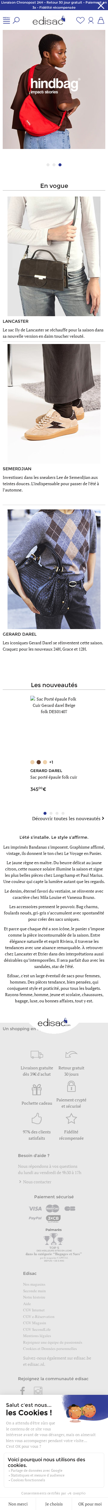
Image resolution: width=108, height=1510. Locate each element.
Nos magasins (34, 1284)
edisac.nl (36, 1364)
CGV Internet (34, 1310)
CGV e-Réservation (39, 1316)
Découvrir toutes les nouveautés (66, 818)
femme (26, 994)
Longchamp (64, 875)
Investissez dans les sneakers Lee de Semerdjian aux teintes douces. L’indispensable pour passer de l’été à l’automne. (51, 483)
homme (41, 994)
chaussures (92, 994)
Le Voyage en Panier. (83, 853)
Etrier (43, 954)
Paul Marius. (92, 875)
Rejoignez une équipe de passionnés (52, 1342)
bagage (21, 1001)
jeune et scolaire (65, 994)
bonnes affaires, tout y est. (69, 1001)
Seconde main (34, 1290)
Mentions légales (37, 1335)
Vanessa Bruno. (81, 897)
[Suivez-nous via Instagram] (38, 1391)
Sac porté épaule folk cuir (53, 777)
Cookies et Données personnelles (50, 1348)
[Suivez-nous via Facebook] (23, 1391)
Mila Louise (51, 897)
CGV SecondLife (37, 1329)
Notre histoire (34, 1297)
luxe (34, 1001)
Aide (27, 1303)
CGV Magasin (34, 1322)
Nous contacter (36, 1182)
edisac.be (82, 1358)
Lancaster (23, 954)
